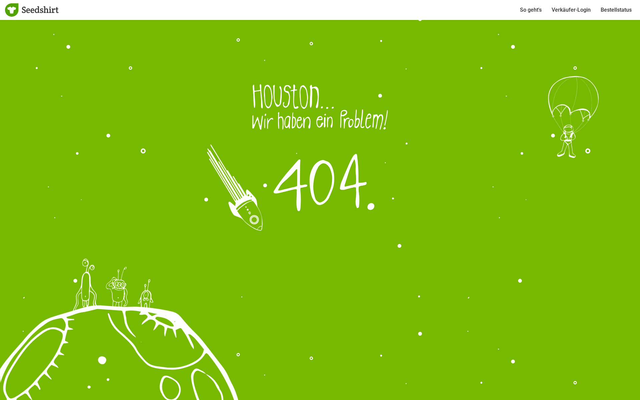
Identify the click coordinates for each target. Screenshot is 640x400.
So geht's (531, 10)
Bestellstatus (616, 10)
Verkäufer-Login (571, 10)
